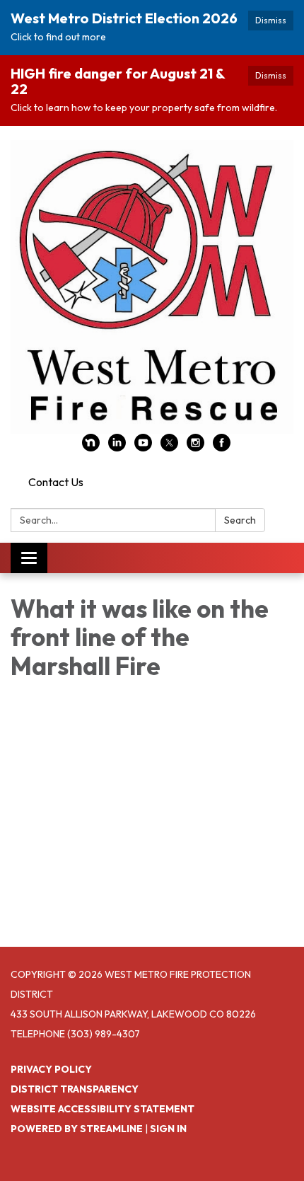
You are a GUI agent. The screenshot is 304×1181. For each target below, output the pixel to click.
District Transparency (75, 1089)
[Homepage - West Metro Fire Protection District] (152, 287)
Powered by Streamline (77, 1128)
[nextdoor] (91, 447)
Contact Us (55, 482)
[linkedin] (117, 447)
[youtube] (143, 447)
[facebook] (221, 447)
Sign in (168, 1128)
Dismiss (270, 20)
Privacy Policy (51, 1069)
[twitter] (169, 447)
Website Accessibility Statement (102, 1108)
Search (240, 520)
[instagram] (195, 447)
